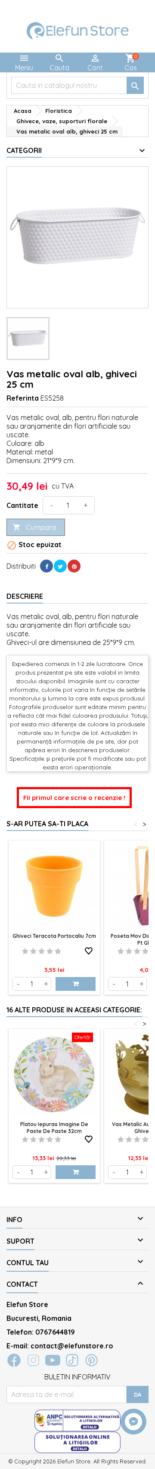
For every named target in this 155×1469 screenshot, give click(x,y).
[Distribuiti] (46, 566)
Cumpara (34, 527)
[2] (33, 951)
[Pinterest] (74, 566)
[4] (49, 951)
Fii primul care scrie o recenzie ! (74, 798)
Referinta (22, 398)
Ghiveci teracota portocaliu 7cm (54, 936)
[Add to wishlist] (88, 949)
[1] (25, 951)
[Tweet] (60, 566)
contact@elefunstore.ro (72, 1345)
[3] (41, 951)
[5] (58, 951)
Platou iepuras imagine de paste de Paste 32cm (54, 1127)
